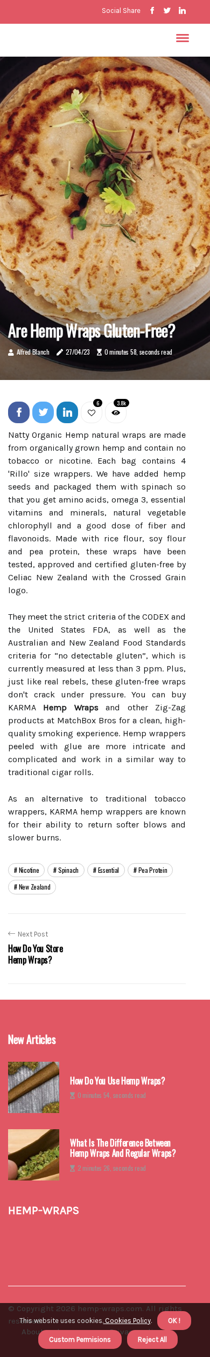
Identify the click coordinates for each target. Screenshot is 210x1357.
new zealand (35, 886)
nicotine (29, 869)
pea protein (152, 869)
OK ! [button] (174, 1321)
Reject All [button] (152, 1339)
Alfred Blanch (33, 351)
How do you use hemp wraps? (117, 1081)
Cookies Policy (127, 1321)
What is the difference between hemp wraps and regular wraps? (123, 1148)
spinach (68, 869)
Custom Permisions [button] (80, 1339)
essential (108, 869)
